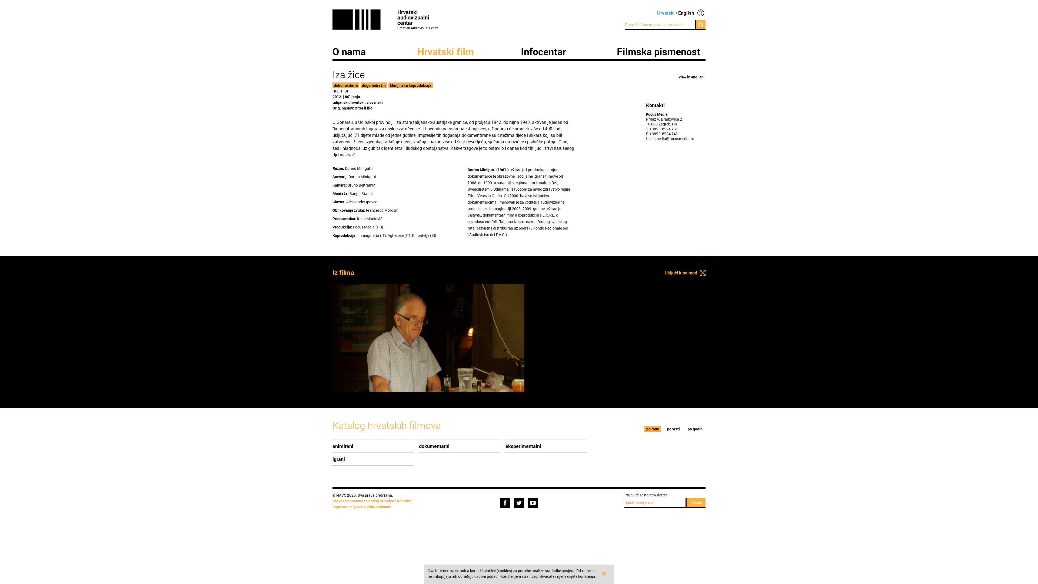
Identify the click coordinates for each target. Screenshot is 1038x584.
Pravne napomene (347, 500)
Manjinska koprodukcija (410, 85)
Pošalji (696, 502)
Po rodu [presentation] (652, 429)
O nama (349, 51)
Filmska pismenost (658, 51)
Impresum (341, 506)
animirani (342, 446)
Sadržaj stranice (380, 500)
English (686, 13)
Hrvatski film (445, 51)
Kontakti (404, 500)
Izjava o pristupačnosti (371, 506)
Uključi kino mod (681, 273)
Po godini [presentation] (696, 429)
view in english (691, 76)
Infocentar (543, 51)
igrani (338, 459)
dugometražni (374, 85)
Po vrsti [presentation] (673, 429)
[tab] (652, 429)
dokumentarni (346, 85)
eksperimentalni (523, 446)
